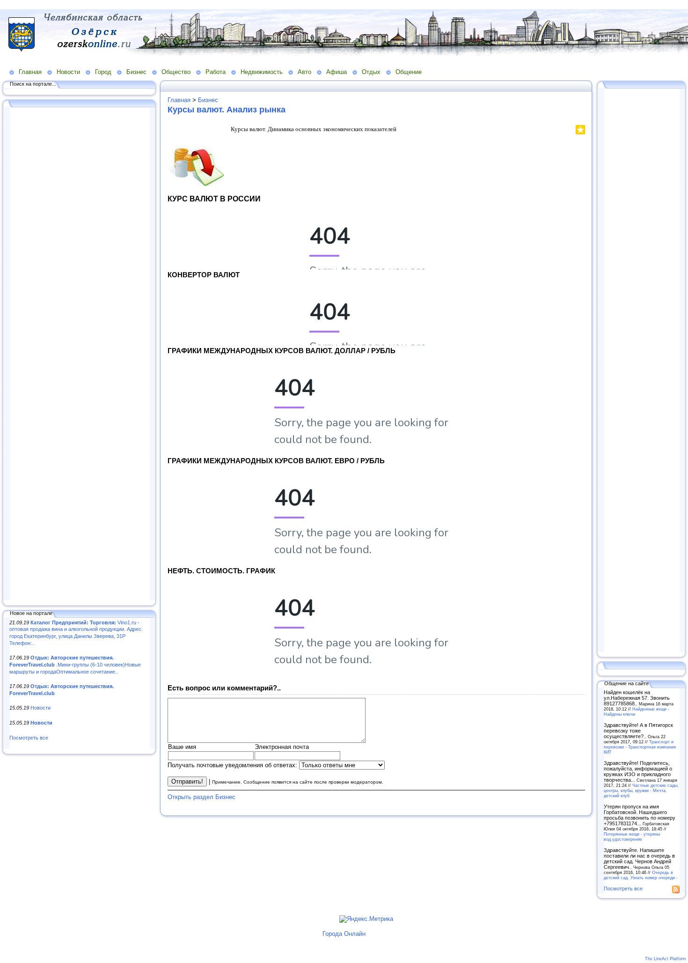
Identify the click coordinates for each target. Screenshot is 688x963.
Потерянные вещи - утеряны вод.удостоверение (632, 836)
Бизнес (136, 71)
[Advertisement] (79, 354)
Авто (304, 71)
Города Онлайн (344, 933)
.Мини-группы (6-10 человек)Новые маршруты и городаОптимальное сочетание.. (75, 664)
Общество (175, 71)
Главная (30, 71)
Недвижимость (262, 71)
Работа (215, 71)
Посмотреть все (28, 738)
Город (103, 71)
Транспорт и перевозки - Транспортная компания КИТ (640, 747)
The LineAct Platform (665, 958)
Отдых (371, 71)
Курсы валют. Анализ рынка (226, 109)
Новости (68, 71)
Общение (408, 71)
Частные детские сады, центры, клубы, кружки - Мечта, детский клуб (641, 790)
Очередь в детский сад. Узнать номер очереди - (641, 875)
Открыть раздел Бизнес (201, 796)
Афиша (336, 71)
